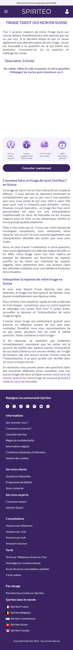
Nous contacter (15, 488)
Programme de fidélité (19, 482)
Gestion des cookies (17, 458)
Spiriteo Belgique (21, 612)
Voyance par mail (16, 537)
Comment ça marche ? (19, 428)
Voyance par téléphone (19, 525)
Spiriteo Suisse (19, 624)
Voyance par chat (16, 531)
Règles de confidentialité (20, 440)
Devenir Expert (14, 507)
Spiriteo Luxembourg (23, 618)
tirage (26, 321)
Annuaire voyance (16, 543)
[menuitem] (47, 406)
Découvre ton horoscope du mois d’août (36, 2)
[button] (36, 11)
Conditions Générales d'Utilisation (26, 452)
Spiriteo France (19, 606)
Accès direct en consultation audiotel (27, 569)
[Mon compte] (67, 11)
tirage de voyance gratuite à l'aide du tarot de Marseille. (36, 379)
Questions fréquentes (18, 476)
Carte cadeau (13, 574)
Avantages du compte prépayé (23, 563)
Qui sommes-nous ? (17, 422)
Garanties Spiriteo (16, 434)
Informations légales (17, 446)
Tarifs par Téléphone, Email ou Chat (26, 557)
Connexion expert (16, 501)
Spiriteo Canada (20, 630)
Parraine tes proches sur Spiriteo (25, 593)
